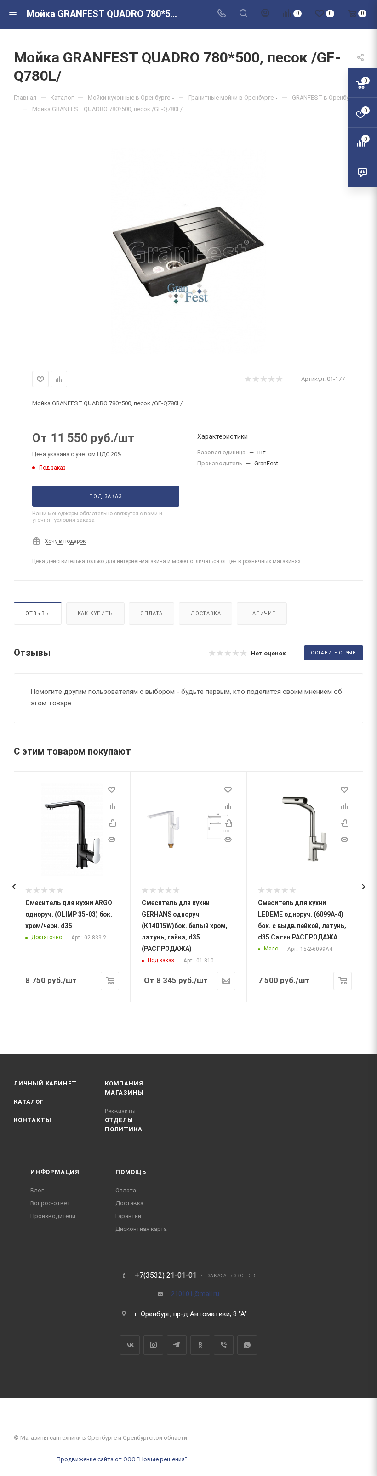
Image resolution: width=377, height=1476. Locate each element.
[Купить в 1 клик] (111, 823)
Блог (37, 1190)
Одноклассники (200, 1345)
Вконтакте (130, 1345)
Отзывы (37, 613)
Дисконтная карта (141, 1228)
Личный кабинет (45, 1083)
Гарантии (128, 1216)
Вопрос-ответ (50, 1203)
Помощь (130, 1171)
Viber (224, 1345)
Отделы (119, 1120)
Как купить (95, 613)
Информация (55, 1171)
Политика (123, 1129)
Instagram (153, 1345)
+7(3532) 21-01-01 (166, 1275)
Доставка (205, 613)
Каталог (29, 1101)
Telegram (177, 1345)
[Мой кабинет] (265, 14)
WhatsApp (247, 1345)
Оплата (151, 613)
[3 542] (188, 251)
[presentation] (14, 887)
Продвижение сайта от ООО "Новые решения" (122, 1459)
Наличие (261, 613)
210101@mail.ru (195, 1294)
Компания (124, 1083)
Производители (52, 1216)
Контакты (32, 1120)
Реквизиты (120, 1110)
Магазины (124, 1092)
